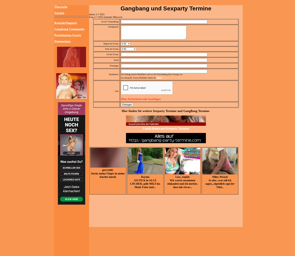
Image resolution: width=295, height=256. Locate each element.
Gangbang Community (69, 29)
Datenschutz (62, 41)
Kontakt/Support (65, 23)
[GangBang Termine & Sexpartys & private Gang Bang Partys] (71, 97)
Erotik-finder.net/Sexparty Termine (166, 128)
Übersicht (60, 7)
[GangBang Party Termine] (166, 124)
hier (159, 77)
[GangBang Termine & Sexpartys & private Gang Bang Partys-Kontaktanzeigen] (71, 66)
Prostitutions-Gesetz (67, 35)
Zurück (59, 13)
